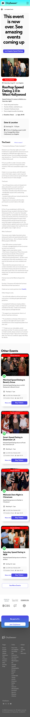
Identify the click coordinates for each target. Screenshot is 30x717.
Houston (14, 681)
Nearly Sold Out (9, 80)
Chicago (14, 664)
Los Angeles (15, 649)
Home (4, 647)
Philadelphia (15, 668)
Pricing (4, 664)
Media (4, 653)
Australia (23, 653)
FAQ (3, 662)
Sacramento (15, 657)
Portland (14, 690)
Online (4, 651)
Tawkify (24, 289)
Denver (14, 692)
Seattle (14, 666)
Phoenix (14, 694)
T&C (3, 657)
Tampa (13, 677)
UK (22, 651)
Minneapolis (15, 688)
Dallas (13, 683)
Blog (3, 666)
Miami (13, 672)
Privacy (4, 660)
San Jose (14, 659)
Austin (13, 679)
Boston (14, 670)
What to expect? (18, 142)
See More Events (15, 585)
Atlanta (14, 696)
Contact (4, 659)
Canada (23, 649)
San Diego (14, 651)
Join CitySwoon (15, 624)
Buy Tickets (19, 403)
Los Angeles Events (9, 9)
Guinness (5, 655)
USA (22, 647)
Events (4, 649)
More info (8, 403)
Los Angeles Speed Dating (14, 51)
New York (14, 647)
